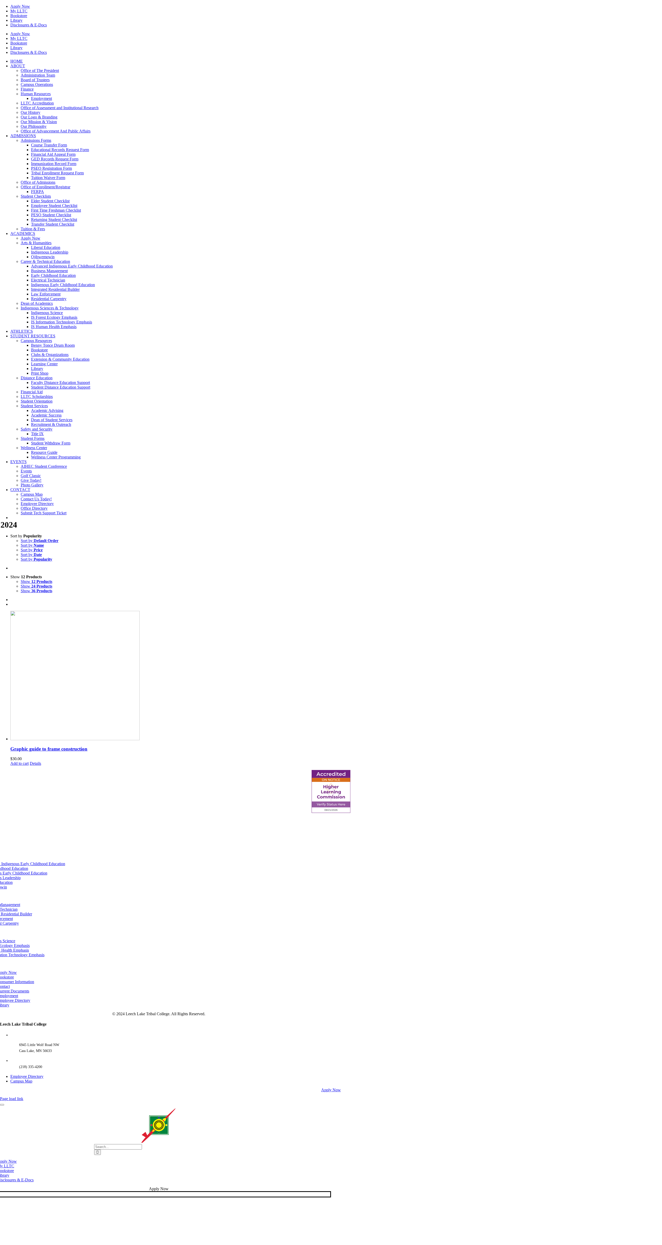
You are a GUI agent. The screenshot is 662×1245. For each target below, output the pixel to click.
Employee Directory (26, 1076)
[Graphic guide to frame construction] (336, 676)
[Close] (2, 1105)
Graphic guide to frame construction (48, 749)
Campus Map (21, 1081)
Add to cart (19, 763)
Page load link (11, 1098)
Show (36, 581)
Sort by (39, 540)
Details (35, 763)
